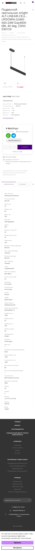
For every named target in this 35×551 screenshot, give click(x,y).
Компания (17, 441)
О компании (17, 445)
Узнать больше (26, 538)
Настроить (17, 548)
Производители (17, 429)
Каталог (18, 425)
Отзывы (17, 450)
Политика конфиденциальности (17, 492)
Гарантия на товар (17, 486)
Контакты (17, 453)
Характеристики (9, 184)
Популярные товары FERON (17, 459)
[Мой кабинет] (28, 3)
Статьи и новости (17, 448)
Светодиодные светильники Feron (17, 463)
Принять (17, 543)
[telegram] (13, 135)
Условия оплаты (17, 481)
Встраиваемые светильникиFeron (17, 471)
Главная (17, 422)
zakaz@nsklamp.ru (19, 510)
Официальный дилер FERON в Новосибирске (17, 434)
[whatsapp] (8, 135)
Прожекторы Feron (17, 468)
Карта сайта (17, 489)
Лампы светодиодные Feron (17, 466)
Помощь (17, 477)
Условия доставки (17, 484)
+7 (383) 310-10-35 (17, 507)
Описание (23, 184)
